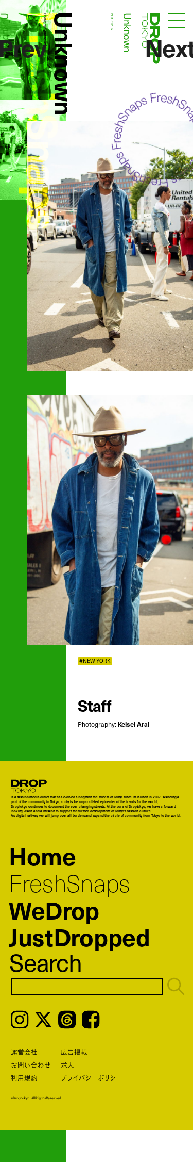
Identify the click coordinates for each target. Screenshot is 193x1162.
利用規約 (24, 1078)
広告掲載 (74, 1052)
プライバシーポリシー (91, 1078)
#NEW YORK (95, 661)
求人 (67, 1065)
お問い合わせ (31, 1065)
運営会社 (24, 1052)
